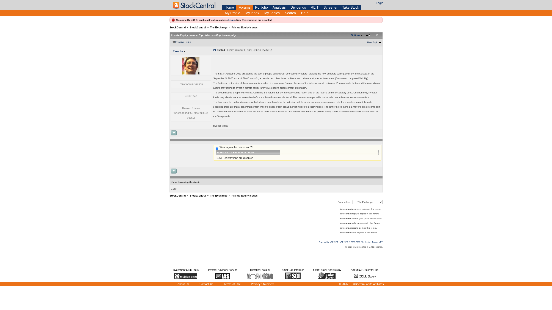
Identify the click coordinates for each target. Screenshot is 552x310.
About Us (183, 284)
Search (290, 13)
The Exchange (218, 27)
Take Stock (350, 7)
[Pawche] (190, 73)
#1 (214, 49)
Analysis (279, 7)
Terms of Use (232, 284)
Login (379, 3)
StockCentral (177, 27)
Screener (330, 7)
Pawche (178, 51)
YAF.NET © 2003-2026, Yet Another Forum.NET (361, 242)
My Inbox (252, 13)
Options (355, 35)
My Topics (272, 13)
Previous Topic (183, 42)
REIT (315, 7)
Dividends (298, 7)
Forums (244, 7)
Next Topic (372, 42)
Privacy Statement (262, 284)
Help (304, 13)
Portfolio (261, 7)
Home (229, 7)
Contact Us (206, 284)
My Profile (232, 13)
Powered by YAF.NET (328, 242)
